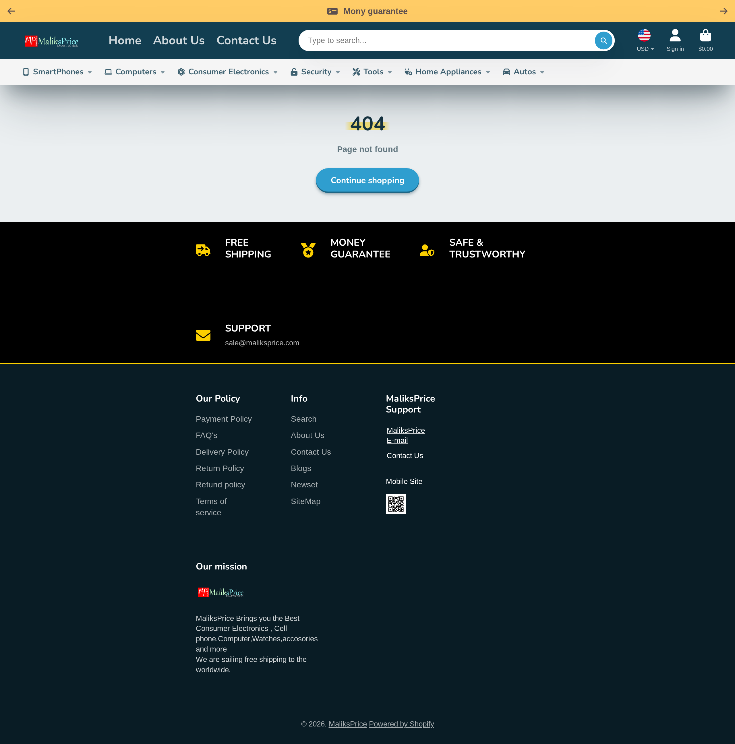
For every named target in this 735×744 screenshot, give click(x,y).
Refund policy (220, 484)
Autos (525, 71)
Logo (58, 40)
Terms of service (211, 507)
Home (125, 40)
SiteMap (306, 501)
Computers (135, 71)
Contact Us (246, 40)
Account (675, 40)
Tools (373, 71)
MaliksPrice (348, 724)
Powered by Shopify (401, 724)
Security (316, 71)
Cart (706, 40)
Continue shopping (368, 180)
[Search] (603, 40)
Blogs (301, 468)
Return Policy (220, 468)
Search (304, 418)
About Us (179, 40)
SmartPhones (58, 71)
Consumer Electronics (228, 71)
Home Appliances (448, 71)
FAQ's (206, 435)
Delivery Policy (222, 451)
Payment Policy (224, 418)
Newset (304, 484)
